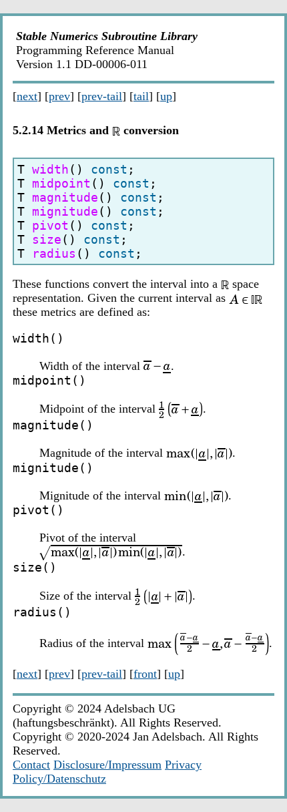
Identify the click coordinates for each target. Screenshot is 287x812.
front (145, 673)
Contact (31, 764)
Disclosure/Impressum (107, 764)
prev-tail (101, 96)
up (166, 96)
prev (59, 96)
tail (141, 96)
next (27, 96)
